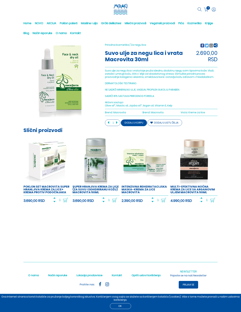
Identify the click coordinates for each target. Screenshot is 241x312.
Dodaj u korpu (134, 122)
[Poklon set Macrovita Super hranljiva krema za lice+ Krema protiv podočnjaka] (47, 182)
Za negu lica (138, 45)
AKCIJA (51, 23)
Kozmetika (194, 23)
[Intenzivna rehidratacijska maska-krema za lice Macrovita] (145, 182)
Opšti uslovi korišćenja (146, 275)
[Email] (211, 45)
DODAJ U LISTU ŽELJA (166, 122)
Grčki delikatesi (111, 23)
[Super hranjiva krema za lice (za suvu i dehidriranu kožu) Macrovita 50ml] (96, 182)
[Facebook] (202, 45)
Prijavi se (188, 284)
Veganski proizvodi (162, 23)
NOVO (39, 23)
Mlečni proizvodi (135, 23)
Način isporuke (42, 33)
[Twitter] (207, 45)
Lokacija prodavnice (90, 275)
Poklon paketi (68, 23)
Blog (26, 33)
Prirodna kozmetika (117, 45)
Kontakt (75, 33)
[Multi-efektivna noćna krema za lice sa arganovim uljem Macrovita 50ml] (194, 182)
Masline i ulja (89, 23)
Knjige (209, 23)
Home (27, 23)
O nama (61, 33)
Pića (181, 23)
